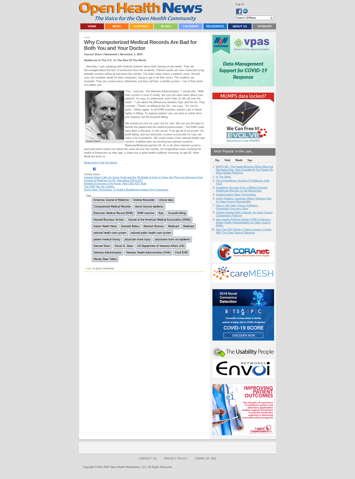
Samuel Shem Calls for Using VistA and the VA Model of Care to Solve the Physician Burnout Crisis (143, 177)
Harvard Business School (108, 219)
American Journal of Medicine (111, 200)
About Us (240, 26)
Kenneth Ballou (130, 226)
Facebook (239, 11)
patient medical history (106, 239)
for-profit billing (177, 213)
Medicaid (173, 226)
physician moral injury (138, 239)
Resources (215, 26)
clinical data (166, 200)
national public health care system (151, 232)
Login (89, 268)
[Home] (140, 20)
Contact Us (148, 458)
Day (217, 160)
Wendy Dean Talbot (105, 259)
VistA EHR (181, 252)
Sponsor (264, 26)
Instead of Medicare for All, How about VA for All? (113, 180)
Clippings (141, 26)
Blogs (166, 26)
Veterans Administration (107, 252)
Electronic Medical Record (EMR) (113, 213)
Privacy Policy (176, 458)
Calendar (190, 26)
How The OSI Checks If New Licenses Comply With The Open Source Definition (244, 231)
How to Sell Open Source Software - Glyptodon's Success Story (237, 207)
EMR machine (145, 213)
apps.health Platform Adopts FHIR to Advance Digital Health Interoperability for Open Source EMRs (243, 222)
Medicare (188, 226)
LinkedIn (246, 11)
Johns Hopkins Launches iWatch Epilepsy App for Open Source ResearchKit (243, 200)
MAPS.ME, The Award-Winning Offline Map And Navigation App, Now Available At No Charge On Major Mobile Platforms (244, 169)
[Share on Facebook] (94, 171)
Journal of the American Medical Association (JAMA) (159, 219)
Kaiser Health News (105, 226)
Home (92, 26)
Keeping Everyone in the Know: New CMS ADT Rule (115, 183)
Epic (161, 213)
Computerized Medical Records (112, 206)
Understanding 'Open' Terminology (236, 194)
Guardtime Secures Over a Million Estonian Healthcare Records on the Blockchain (241, 189)
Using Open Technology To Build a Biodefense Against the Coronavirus (126, 189)
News (117, 26)
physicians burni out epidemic (172, 239)
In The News (223, 176)
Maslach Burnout (154, 226)
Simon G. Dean (124, 246)
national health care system (109, 232)
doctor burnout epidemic (149, 206)
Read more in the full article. (101, 162)
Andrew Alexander (143, 200)
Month (238, 160)
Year (249, 160)
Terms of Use (205, 458)
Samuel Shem (101, 246)
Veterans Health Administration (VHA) (148, 252)
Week (227, 160)
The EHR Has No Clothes (99, 186)
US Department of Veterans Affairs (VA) (160, 246)
